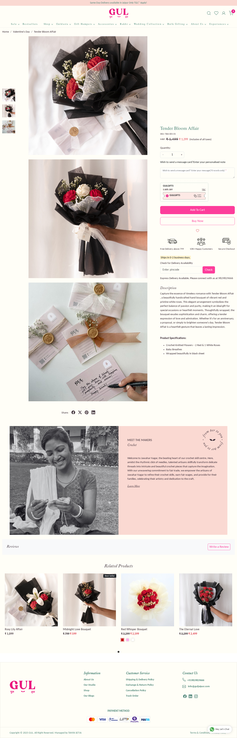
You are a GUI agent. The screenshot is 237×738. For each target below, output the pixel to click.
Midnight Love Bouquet (77, 629)
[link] (209, 13)
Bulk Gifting (176, 24)
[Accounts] (223, 13)
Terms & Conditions (200, 733)
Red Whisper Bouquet (134, 629)
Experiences (217, 24)
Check (209, 269)
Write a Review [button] (219, 546)
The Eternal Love (189, 629)
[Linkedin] (190, 696)
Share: (65, 412)
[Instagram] (195, 696)
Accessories (106, 24)
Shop (47, 24)
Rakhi (124, 24)
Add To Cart (197, 210)
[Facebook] (184, 696)
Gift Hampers (83, 24)
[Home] (118, 13)
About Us (197, 24)
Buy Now (197, 221)
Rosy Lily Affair (14, 629)
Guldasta (62, 24)
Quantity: (165, 148)
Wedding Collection (148, 24)
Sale (14, 24)
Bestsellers (30, 24)
